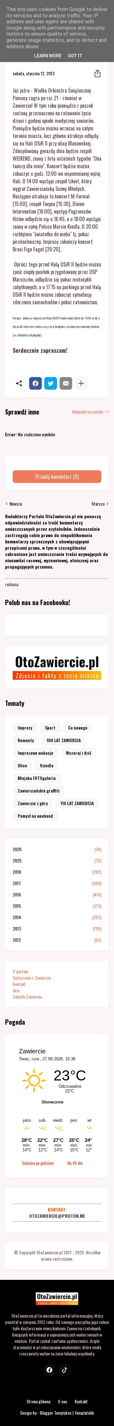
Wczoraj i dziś (78, 752)
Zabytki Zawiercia (27, 996)
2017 (57, 883)
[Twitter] (50, 383)
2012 (57, 940)
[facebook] (49, 1370)
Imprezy (25, 727)
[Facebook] (35, 383)
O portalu (20, 971)
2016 (57, 894)
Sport (50, 727)
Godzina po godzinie (38, 1163)
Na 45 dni (75, 1163)
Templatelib (84, 1412)
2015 (57, 906)
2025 (57, 860)
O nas (62, 1401)
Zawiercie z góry (33, 803)
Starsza (98, 504)
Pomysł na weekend (35, 815)
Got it (75, 55)
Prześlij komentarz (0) (57, 476)
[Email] (66, 383)
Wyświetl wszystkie (87, 412)
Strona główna (38, 1401)
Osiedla (47, 765)
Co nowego (77, 727)
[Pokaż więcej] (81, 383)
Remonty (26, 740)
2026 (57, 849)
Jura (16, 990)
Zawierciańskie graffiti (39, 790)
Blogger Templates (56, 1412)
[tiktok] (64, 1370)
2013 (57, 928)
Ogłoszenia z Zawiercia (32, 977)
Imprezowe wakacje (35, 752)
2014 (57, 917)
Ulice (22, 765)
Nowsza (16, 504)
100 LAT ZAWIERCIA (64, 740)
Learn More (47, 55)
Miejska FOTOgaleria (37, 778)
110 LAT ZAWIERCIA (77, 803)
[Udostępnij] (95, 73)
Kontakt (19, 984)
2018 (57, 872)
